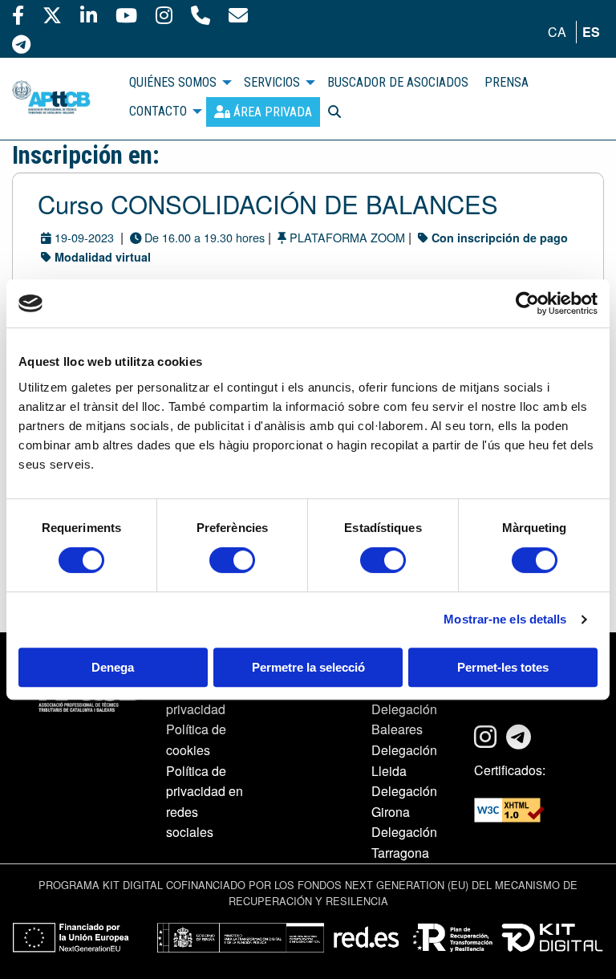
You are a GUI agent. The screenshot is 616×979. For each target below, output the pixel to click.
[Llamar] (200, 14)
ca (557, 31)
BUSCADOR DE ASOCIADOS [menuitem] (397, 82)
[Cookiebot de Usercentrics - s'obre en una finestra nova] (527, 303)
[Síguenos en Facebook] (18, 14)
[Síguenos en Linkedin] (88, 14)
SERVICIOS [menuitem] (272, 82)
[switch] (232, 560)
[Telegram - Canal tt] (21, 43)
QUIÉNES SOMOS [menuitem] (173, 82)
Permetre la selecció (308, 667)
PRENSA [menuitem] (506, 82)
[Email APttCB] (238, 14)
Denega (112, 667)
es (591, 31)
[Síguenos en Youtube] (126, 14)
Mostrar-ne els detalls (505, 619)
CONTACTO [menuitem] (158, 111)
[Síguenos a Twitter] (52, 14)
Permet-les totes (503, 667)
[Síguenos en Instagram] (164, 14)
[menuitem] (263, 112)
